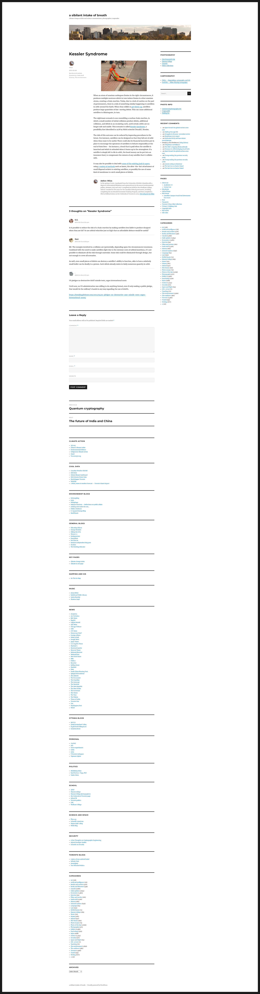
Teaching (74, 944)
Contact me (167, 187)
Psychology (74, 931)
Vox (72, 703)
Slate (72, 669)
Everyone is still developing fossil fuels (177, 149)
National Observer (76, 652)
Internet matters (76, 904)
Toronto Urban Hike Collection (172, 204)
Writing (73, 955)
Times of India (75, 699)
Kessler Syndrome (137, 127)
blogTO (73, 620)
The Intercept (75, 682)
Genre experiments (77, 748)
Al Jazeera (74, 614)
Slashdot (73, 667)
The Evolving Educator (78, 547)
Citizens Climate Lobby (78, 447)
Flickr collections (167, 66)
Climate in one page (77, 564)
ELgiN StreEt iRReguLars (79, 727)
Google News (75, 639)
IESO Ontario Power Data (79, 477)
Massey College (76, 792)
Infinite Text (75, 861)
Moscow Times (76, 650)
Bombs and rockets (75, 73)
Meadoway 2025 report (172, 136)
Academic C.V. (168, 185)
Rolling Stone (75, 665)
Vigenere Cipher (76, 756)
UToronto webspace (77, 754)
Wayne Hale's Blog (77, 823)
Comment (73, 325)
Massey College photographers (81, 794)
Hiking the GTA (76, 532)
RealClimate (74, 513)
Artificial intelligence (77, 882)
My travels (165, 210)
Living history (183, 142)
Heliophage (74, 502)
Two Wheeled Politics (77, 865)
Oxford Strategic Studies (78, 842)
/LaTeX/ (73, 743)
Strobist (73, 545)
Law (72, 908)
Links (72, 750)
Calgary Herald (75, 622)
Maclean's (74, 646)
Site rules (165, 213)
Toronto (73, 950)
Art (72, 880)
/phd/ (72, 790)
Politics (73, 929)
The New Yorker (76, 688)
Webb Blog (74, 826)
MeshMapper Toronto (78, 479)
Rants (72, 933)
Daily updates (75, 891)
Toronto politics (76, 800)
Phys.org (73, 819)
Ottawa (73, 916)
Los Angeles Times (77, 644)
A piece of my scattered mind (80, 859)
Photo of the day (76, 925)
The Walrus (74, 697)
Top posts (165, 202)
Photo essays (75, 923)
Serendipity (74, 863)
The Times (74, 693)
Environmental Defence (78, 450)
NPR (72, 659)
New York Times (76, 656)
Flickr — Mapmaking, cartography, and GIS (176, 80)
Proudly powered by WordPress (97, 985)
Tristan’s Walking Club (169, 206)
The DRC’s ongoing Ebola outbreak (176, 147)
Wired (73, 708)
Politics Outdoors (76, 509)
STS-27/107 (75, 942)
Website (72, 376)
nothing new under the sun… (80, 507)
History (73, 901)
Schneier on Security (77, 844)
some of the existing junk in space (136, 164)
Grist (72, 500)
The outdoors (75, 948)
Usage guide (166, 111)
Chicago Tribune (76, 627)
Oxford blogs (166, 191)
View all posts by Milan (147, 194)
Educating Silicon (76, 528)
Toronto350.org (76, 456)
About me (165, 183)
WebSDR (73, 481)
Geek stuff (80, 75)
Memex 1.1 (74, 534)
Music (73, 914)
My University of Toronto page (80, 796)
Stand (72, 454)
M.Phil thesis (75, 910)
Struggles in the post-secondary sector (177, 134)
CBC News (74, 624)
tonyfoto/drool (75, 729)
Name (72, 356)
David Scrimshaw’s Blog (78, 724)
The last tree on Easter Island (174, 166)
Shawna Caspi (75, 599)
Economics (72, 75)
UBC (72, 802)
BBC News (74, 618)
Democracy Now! (76, 633)
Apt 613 (73, 722)
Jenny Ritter (74, 593)
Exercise (73, 895)
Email (72, 366)
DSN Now (74, 473)
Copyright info (166, 208)
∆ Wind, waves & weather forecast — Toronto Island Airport (90, 483)
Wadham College (76, 805)
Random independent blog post (81, 543)
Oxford (73, 918)
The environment (80, 77)
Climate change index (78, 561)
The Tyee (74, 695)
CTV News (74, 631)
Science (71, 77)
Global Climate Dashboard (79, 475)
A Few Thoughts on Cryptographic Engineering (86, 840)
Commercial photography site (171, 109)
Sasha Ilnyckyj (75, 597)
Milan (71, 67)
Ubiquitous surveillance (172, 145)
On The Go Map (76, 578)
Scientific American (77, 821)
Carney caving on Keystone (173, 164)
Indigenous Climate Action (79, 452)
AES (72, 745)
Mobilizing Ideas (76, 771)
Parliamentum (75, 536)
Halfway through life (171, 132)
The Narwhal (75, 684)
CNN (72, 629)
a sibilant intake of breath (88, 15)
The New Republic (76, 686)
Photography (75, 927)
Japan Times (75, 642)
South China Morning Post (79, 671)
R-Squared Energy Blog (78, 511)
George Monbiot (76, 530)
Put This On (74, 540)
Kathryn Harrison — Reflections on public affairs (86, 504)
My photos (165, 189)
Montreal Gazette (76, 648)
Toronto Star (75, 701)
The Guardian (75, 680)
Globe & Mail (75, 637)
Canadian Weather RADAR (79, 471)
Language (74, 906)
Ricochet (73, 663)
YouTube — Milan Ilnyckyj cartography (174, 82)
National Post (75, 654)
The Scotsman (75, 691)
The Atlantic (75, 676)
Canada (73, 889)
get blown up (137, 107)
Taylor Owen (75, 775)
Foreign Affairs (75, 635)
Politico (73, 661)
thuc (163, 200)
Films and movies (76, 897)
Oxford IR (74, 798)
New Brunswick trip (168, 59)
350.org (73, 445)
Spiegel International (77, 674)
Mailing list (165, 113)
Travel (73, 953)
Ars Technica (75, 616)
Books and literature (77, 886)
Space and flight (76, 940)
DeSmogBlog (75, 498)
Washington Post (76, 706)
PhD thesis (74, 921)
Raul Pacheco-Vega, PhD (79, 773)
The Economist (76, 678)
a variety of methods (106, 166)
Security (73, 938)
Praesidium (74, 538)
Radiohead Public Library (79, 595)
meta (72, 752)
